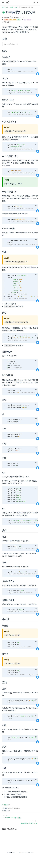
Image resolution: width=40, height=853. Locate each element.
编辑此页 (7, 805)
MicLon (6, 17)
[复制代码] (37, 73)
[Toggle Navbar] (37, 2)
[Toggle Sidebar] (3, 2)
